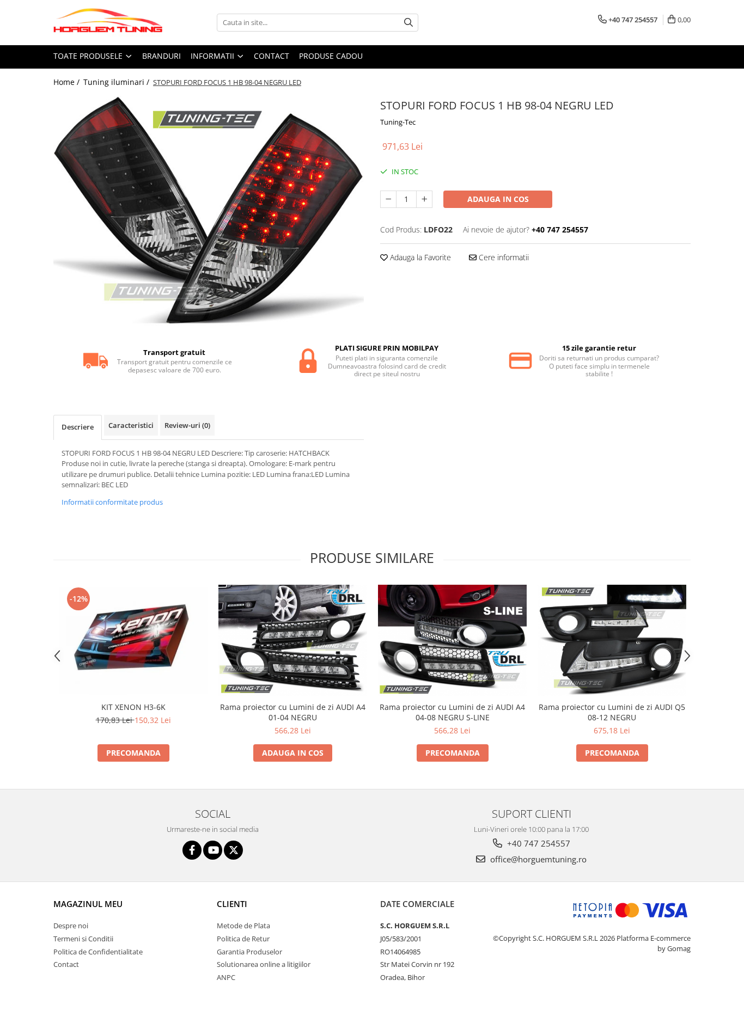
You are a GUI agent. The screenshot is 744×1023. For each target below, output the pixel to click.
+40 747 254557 (537, 843)
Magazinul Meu (88, 903)
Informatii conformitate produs (112, 502)
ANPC (226, 977)
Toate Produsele (89, 56)
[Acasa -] (107, 22)
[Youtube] (212, 850)
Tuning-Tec (398, 122)
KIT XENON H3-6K (133, 707)
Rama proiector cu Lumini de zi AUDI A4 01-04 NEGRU (292, 712)
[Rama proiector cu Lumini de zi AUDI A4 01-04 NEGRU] (292, 640)
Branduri (161, 56)
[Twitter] (233, 850)
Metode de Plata (243, 925)
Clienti (232, 903)
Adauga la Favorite (419, 257)
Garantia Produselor (249, 952)
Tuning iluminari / (117, 82)
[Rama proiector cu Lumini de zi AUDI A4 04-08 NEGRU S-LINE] (452, 640)
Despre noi (70, 925)
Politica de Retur (243, 939)
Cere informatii (503, 257)
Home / (67, 82)
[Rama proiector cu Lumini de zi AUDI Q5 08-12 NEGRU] (612, 640)
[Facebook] (192, 850)
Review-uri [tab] (187, 425)
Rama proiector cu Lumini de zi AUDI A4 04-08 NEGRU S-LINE (452, 712)
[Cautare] (408, 23)
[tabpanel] (208, 212)
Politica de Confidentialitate (98, 952)
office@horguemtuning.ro (537, 859)
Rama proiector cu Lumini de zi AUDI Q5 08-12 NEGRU (612, 712)
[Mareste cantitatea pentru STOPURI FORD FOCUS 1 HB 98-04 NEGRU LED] (424, 199)
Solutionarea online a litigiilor (263, 964)
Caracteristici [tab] (131, 425)
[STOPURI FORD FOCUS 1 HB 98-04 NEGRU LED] (208, 212)
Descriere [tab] (78, 427)
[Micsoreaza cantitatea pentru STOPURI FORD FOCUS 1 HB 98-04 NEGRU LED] (388, 199)
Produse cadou (331, 56)
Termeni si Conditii (83, 939)
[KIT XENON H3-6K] (133, 640)
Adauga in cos (498, 199)
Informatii (213, 56)
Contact (271, 56)
